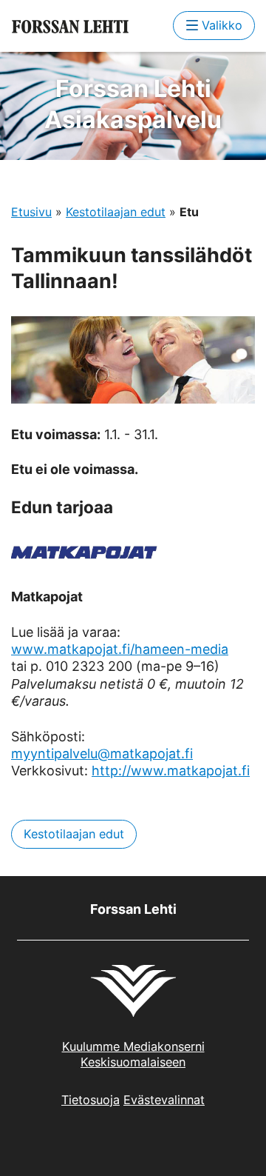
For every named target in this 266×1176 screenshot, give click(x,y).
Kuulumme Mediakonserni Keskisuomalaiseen (133, 1054)
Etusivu (31, 211)
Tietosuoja (90, 1099)
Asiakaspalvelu (133, 104)
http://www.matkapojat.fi (171, 770)
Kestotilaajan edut (116, 211)
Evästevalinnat (164, 1099)
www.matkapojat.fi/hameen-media (119, 649)
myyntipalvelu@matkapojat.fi (102, 753)
